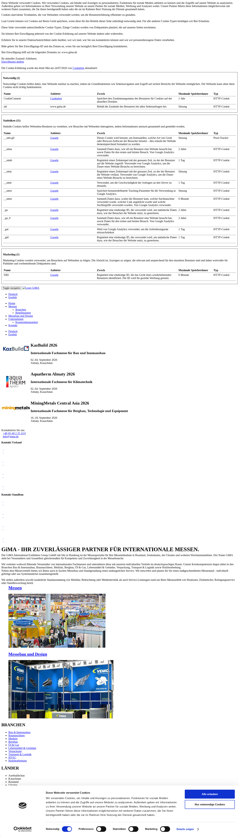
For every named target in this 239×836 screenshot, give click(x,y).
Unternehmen (15, 319)
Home (11, 303)
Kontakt (12, 325)
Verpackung (15, 751)
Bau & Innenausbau (19, 732)
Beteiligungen (23, 312)
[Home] (31, 287)
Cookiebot (78, 68)
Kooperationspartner (26, 322)
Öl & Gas (13, 744)
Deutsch (12, 294)
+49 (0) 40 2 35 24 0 (14, 433)
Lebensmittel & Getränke (22, 748)
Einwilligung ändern (12, 61)
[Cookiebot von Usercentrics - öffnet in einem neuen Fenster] (22, 829)
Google (54, 137)
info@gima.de (11, 436)
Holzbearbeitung (17, 760)
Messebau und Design (20, 315)
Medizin (12, 738)
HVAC (12, 757)
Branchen (20, 309)
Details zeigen (185, 829)
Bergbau (13, 741)
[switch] (101, 829)
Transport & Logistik (19, 754)
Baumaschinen (16, 735)
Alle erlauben (210, 794)
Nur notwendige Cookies (210, 804)
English (12, 297)
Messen (12, 306)
